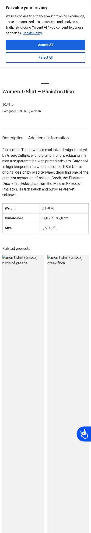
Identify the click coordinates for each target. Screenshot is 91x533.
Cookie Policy (32, 33)
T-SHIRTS (23, 111)
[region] (45, 34)
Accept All (45, 45)
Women (36, 111)
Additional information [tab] (48, 137)
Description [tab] (13, 137)
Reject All (45, 57)
